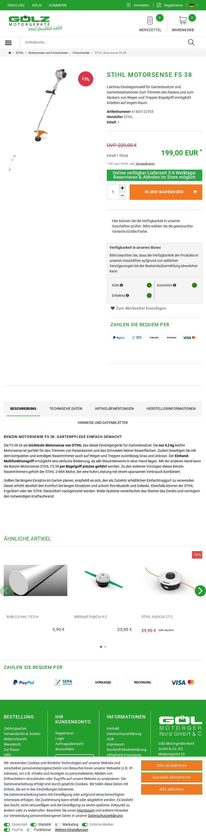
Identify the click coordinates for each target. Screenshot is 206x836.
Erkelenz (16, 5)
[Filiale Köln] (121, 285)
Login (59, 738)
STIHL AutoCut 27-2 (157, 617)
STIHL (20, 53)
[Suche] (191, 42)
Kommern (58, 5)
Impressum (115, 744)
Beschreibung (23, 409)
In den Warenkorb (164, 192)
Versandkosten (145, 163)
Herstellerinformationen (171, 409)
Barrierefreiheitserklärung (126, 750)
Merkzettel (150, 24)
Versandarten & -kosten (22, 734)
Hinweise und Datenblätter (103, 423)
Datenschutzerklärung (124, 734)
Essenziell (19, 824)
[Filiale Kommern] (174, 285)
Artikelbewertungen (114, 409)
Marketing (70, 824)
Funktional (42, 830)
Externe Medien (102, 824)
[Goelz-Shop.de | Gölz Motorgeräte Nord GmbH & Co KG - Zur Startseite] (35, 23)
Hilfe (7, 755)
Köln (36, 5)
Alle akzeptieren (171, 765)
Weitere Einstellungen (71, 830)
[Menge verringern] (122, 196)
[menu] (8, 42)
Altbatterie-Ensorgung (124, 755)
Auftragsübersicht (69, 744)
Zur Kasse (11, 750)
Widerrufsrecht (15, 739)
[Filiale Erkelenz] (127, 295)
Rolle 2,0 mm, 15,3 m (22, 617)
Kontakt (113, 728)
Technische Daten (65, 409)
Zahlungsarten (15, 728)
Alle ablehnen (171, 789)
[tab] (23, 409)
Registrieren (64, 733)
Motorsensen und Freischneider (48, 53)
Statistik (44, 824)
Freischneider (81, 53)
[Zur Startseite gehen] (10, 53)
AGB (110, 739)
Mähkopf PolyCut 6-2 (90, 617)
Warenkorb (183, 24)
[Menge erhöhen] (122, 188)
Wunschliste (64, 749)
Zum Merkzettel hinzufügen (140, 308)
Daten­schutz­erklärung (105, 816)
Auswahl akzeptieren (172, 777)
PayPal (17, 830)
